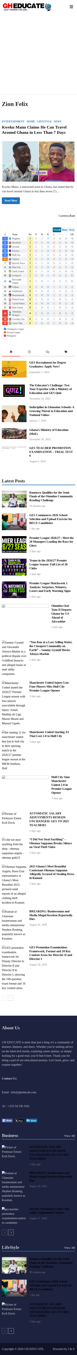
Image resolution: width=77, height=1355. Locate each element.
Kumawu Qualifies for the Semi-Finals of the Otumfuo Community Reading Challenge (51, 496)
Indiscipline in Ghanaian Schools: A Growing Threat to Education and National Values (51, 411)
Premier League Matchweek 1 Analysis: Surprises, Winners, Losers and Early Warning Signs (50, 587)
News (57, 121)
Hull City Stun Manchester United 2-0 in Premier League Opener (61, 784)
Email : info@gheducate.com (19, 1092)
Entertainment (13, 121)
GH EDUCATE (34, 1349)
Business (10, 1135)
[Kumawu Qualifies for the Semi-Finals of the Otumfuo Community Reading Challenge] (14, 506)
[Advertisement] (38, 54)
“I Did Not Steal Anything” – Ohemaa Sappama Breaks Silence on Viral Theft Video (50, 843)
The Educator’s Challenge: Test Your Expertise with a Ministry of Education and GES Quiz (50, 389)
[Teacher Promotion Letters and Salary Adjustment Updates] (14, 1222)
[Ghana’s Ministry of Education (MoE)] (14, 437)
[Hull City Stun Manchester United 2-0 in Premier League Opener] (25, 778)
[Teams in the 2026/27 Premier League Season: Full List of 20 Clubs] (14, 574)
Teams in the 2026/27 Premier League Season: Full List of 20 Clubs (48, 564)
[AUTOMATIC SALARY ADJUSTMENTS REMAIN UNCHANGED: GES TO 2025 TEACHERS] (14, 822)
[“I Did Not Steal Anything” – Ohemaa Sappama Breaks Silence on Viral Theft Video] (14, 857)
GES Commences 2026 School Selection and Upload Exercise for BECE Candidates (50, 519)
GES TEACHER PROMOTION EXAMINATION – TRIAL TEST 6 (51, 451)
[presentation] (11, 352)
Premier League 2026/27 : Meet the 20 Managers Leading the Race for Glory (51, 541)
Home (31, 121)
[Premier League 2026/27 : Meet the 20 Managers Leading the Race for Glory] (14, 551)
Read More (10, 201)
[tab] (11, 352)
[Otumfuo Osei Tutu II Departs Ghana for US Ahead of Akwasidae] (25, 606)
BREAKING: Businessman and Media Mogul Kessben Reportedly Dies (51, 915)
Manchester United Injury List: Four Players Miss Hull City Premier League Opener (49, 686)
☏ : (5, 1106)
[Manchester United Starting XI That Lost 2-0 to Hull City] (14, 768)
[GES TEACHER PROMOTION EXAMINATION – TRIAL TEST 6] (14, 461)
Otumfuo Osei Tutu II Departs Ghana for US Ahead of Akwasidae (61, 613)
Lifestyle (44, 121)
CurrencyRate (67, 215)
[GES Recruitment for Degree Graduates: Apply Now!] (14, 376)
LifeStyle (10, 1247)
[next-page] (11, 998)
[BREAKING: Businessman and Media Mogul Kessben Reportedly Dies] (14, 938)
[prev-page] (4, 998)
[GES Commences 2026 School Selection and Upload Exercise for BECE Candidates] (14, 529)
